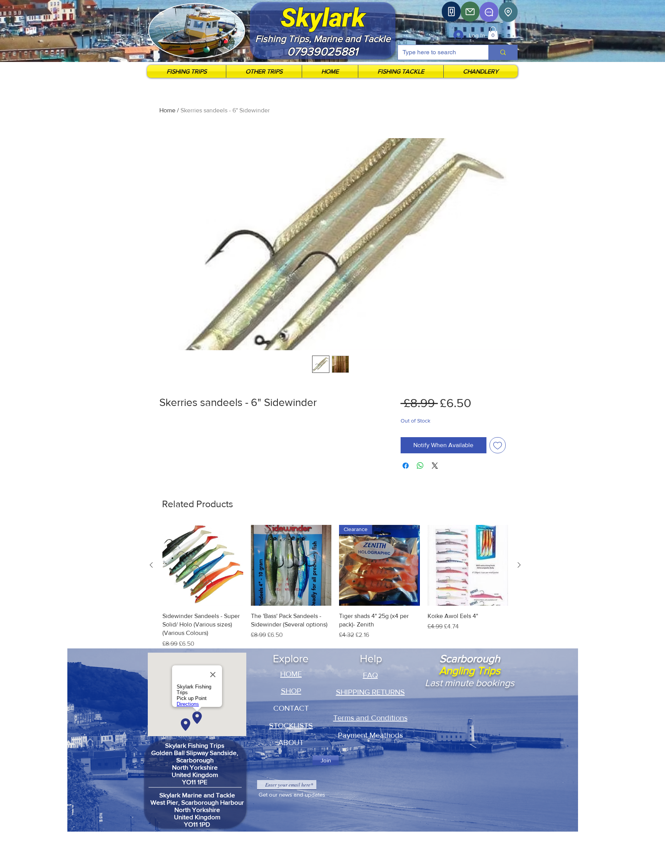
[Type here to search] (502, 52)
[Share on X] (434, 465)
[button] (493, 33)
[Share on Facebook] (405, 465)
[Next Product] (519, 565)
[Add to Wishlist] (498, 445)
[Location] (508, 12)
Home (167, 110)
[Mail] (470, 12)
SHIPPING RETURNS (370, 692)
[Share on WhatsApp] (420, 465)
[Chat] (489, 12)
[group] (335, 587)
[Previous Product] (151, 565)
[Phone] (451, 12)
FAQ (370, 675)
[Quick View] (202, 565)
